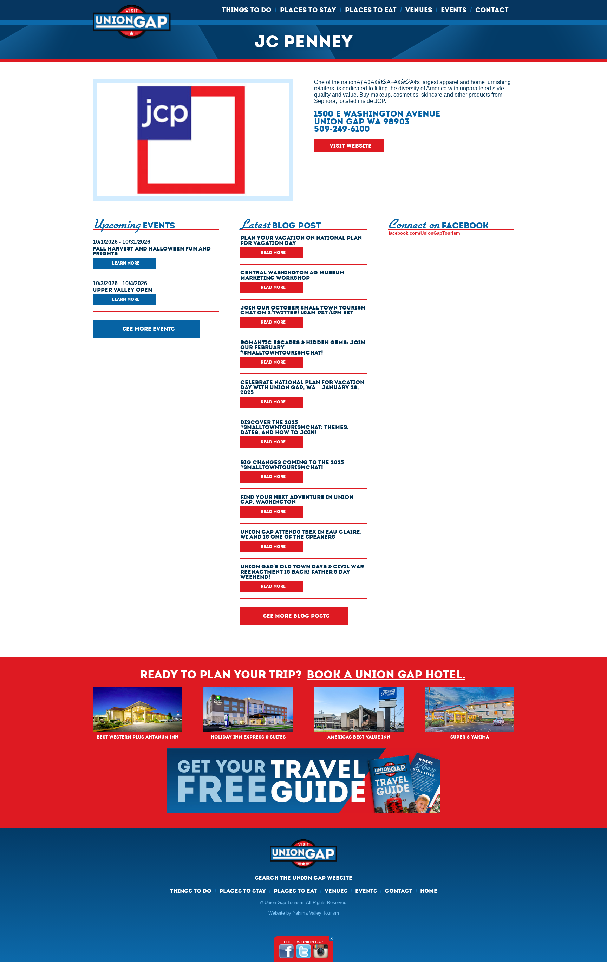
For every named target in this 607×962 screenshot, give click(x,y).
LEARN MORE (125, 263)
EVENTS (453, 10)
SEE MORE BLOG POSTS (296, 615)
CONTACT (492, 10)
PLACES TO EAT (371, 10)
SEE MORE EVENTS (149, 328)
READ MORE (273, 252)
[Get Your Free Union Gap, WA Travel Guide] (303, 780)
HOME (428, 891)
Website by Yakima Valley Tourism (303, 913)
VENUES (418, 10)
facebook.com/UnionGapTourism (424, 233)
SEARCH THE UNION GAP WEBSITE (303, 878)
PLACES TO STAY (308, 10)
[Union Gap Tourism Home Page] (303, 857)
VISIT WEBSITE (350, 145)
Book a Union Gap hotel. (386, 675)
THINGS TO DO (246, 10)
